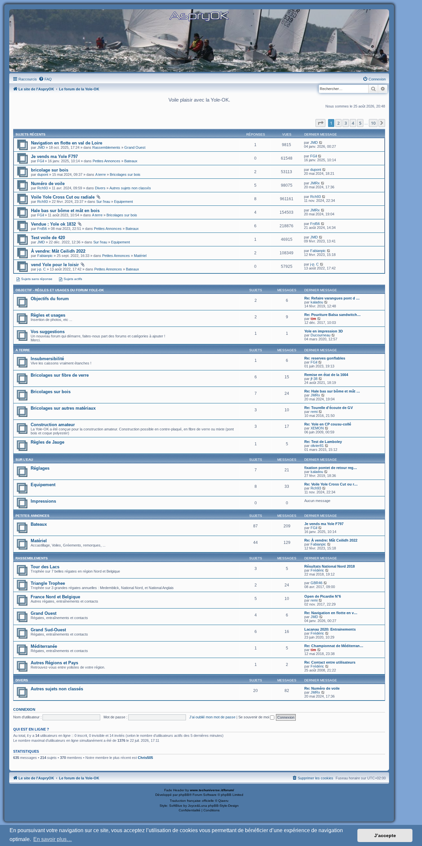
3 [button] (346, 123)
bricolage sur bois (49, 170)
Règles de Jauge (47, 442)
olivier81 (317, 446)
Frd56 (42, 229)
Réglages (40, 468)
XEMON (317, 428)
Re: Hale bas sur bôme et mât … (332, 391)
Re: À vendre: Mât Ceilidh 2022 (330, 540)
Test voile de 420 (48, 237)
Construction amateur (53, 424)
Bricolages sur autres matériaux (63, 408)
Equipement (123, 202)
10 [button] (373, 123)
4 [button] (353, 123)
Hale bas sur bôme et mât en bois (65, 210)
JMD (41, 147)
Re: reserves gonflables (324, 358)
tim (313, 319)
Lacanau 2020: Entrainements (330, 629)
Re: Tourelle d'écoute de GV (328, 408)
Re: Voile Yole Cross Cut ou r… (331, 484)
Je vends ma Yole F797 (54, 156)
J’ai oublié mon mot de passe (212, 717)
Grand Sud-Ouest (48, 629)
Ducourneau (320, 335)
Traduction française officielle (192, 800)
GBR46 (316, 583)
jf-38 (314, 379)
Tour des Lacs (45, 566)
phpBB (184, 795)
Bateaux (130, 161)
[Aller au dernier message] (321, 142)
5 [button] (360, 123)
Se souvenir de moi (254, 717)
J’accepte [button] (385, 835)
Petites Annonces (106, 161)
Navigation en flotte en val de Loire (66, 143)
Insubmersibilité (47, 358)
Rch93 (42, 188)
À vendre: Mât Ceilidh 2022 (58, 251)
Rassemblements (106, 147)
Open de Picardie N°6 (322, 596)
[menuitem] (45, 79)
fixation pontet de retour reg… (330, 468)
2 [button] (338, 123)
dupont (42, 174)
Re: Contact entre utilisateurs (329, 662)
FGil (40, 161)
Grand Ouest (134, 147)
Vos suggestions (48, 331)
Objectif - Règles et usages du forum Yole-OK (59, 290)
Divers (100, 188)
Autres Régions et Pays (54, 662)
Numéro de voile (48, 183)
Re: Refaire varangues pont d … (332, 298)
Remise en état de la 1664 (326, 375)
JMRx (315, 183)
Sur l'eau (103, 202)
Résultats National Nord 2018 (329, 566)
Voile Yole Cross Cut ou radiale (63, 197)
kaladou (317, 302)
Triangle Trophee (48, 583)
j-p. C (41, 269)
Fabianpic (45, 256)
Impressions (43, 501)
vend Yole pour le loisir (55, 264)
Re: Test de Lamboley (323, 442)
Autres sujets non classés (130, 188)
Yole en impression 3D (323, 331)
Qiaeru (223, 800)
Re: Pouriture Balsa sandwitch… (332, 315)
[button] (320, 123)
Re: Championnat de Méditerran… (333, 646)
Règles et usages (48, 315)
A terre (100, 174)
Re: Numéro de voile (322, 688)
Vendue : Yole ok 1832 (53, 224)
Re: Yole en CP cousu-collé (327, 424)
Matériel (140, 256)
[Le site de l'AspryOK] (199, 16)
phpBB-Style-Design (223, 805)
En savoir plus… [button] (52, 839)
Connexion (24, 709)
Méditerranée (44, 646)
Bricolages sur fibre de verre (60, 375)
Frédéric (317, 570)
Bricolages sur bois (125, 174)
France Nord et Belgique (55, 596)
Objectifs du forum (50, 298)
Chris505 (145, 758)
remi (314, 412)
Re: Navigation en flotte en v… (330, 613)
